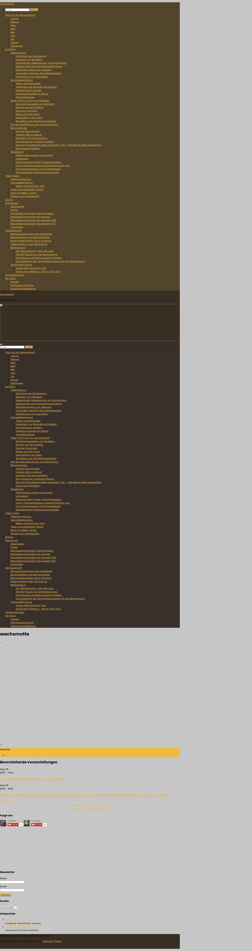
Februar (14, 22)
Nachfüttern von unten (29, 117)
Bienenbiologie (18, 128)
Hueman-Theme (52, 941)
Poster (14, 210)
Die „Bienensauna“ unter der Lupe (34, 251)
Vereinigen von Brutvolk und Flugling (36, 87)
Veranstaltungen (14, 275)
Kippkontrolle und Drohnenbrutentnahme (39, 66)
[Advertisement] (79, 702)
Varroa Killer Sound (21, 264)
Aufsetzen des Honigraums (31, 56)
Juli (12, 39)
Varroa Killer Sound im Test (31, 268)
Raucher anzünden (26, 111)
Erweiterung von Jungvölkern (32, 76)
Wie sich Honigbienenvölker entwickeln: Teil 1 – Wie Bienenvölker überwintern (58, 145)
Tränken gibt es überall (29, 134)
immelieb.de (7, 4)
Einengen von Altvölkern (29, 59)
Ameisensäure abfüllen (29, 90)
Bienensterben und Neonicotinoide (30, 237)
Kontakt (14, 282)
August (14, 42)
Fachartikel (16, 227)
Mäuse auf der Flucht (28, 114)
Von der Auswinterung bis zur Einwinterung (34, 124)
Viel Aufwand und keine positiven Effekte (39, 258)
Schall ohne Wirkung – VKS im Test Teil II (38, 271)
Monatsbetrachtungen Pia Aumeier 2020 (33, 220)
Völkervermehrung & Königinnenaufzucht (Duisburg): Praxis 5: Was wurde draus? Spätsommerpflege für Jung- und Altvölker (84, 795)
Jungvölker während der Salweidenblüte (38, 73)
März (13, 25)
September (16, 46)
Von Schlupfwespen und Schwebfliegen (38, 169)
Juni (12, 35)
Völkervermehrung (20, 179)
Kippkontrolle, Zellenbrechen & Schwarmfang (41, 63)
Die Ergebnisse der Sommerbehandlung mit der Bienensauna (50, 261)
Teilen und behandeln (28, 83)
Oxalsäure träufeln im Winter (32, 93)
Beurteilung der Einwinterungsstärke (36, 121)
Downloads (11, 203)
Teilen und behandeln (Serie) (27, 189)
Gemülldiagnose (25, 97)
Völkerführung (18, 52)
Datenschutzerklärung (23, 288)
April (12, 29)
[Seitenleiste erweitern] (1, 744)
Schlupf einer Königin (28, 131)
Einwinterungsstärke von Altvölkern (35, 104)
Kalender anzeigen (10, 801)
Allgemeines (17, 206)
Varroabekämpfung (21, 80)
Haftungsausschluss (22, 285)
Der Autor (10, 278)
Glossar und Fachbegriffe (24, 196)
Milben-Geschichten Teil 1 (30, 186)
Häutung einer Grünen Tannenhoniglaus (38, 162)
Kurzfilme (10, 49)
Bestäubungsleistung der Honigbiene (31, 234)
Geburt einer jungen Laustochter (34, 155)
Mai (12, 32)
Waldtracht (16, 152)
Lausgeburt (22, 158)
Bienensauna (17, 247)
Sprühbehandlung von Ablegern (34, 70)
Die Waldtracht (13, 919)
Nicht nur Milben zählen (23, 193)
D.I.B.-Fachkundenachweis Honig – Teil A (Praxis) (33, 779)
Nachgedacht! (13, 230)
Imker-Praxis (12, 176)
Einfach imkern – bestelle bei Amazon (90, 809)
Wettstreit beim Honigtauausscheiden (37, 172)
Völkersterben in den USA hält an (28, 244)
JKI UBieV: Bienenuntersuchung (22, 926)
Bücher (9, 199)
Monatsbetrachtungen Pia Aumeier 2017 (33, 223)
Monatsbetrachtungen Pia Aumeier (30, 217)
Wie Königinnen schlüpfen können (35, 141)
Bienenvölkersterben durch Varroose (30, 240)
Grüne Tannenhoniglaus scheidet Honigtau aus (43, 165)
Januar (14, 18)
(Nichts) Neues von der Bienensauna (36, 254)
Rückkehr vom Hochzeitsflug (31, 138)
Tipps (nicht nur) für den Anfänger (29, 100)
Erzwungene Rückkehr (28, 148)
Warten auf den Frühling (29, 107)
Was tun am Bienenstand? (20, 15)
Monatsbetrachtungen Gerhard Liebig (31, 213)
